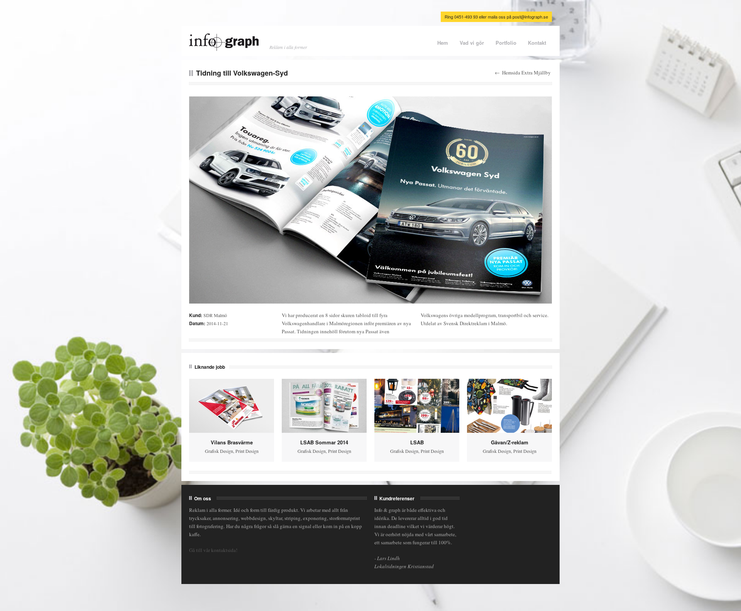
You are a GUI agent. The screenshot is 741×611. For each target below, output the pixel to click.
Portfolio (506, 42)
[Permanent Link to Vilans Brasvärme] (231, 406)
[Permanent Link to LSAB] (416, 406)
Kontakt (537, 42)
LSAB (417, 442)
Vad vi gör (472, 42)
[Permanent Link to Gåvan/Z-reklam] (509, 406)
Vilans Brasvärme (232, 442)
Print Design (247, 451)
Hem (442, 42)
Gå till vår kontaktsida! (213, 550)
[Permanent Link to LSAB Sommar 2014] (324, 406)
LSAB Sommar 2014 (324, 442)
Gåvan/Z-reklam (509, 442)
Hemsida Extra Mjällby (526, 72)
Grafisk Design (219, 451)
